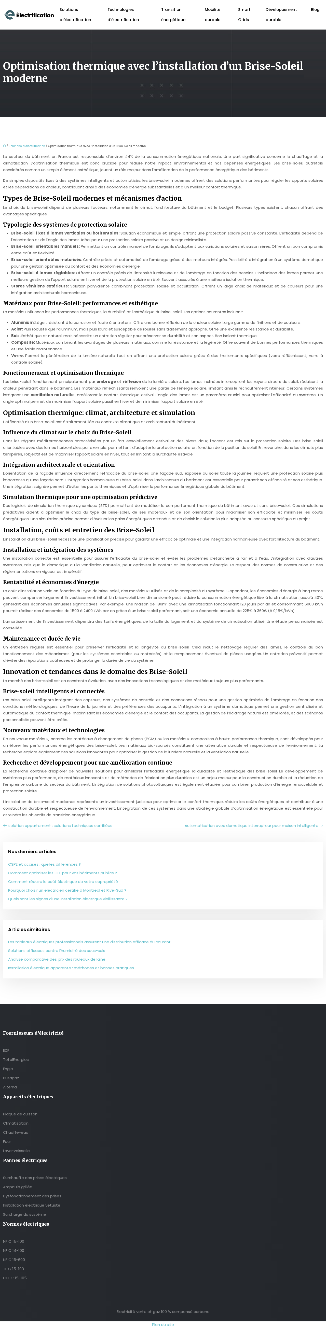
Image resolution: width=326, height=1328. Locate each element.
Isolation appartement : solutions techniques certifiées (60, 825)
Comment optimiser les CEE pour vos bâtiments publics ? (62, 873)
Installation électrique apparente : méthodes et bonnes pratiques (71, 968)
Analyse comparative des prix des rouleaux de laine (56, 959)
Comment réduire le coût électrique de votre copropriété (63, 881)
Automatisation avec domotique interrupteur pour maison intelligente (251, 825)
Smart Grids (244, 14)
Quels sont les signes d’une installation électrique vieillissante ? (68, 899)
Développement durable (281, 14)
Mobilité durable (212, 14)
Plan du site (163, 1324)
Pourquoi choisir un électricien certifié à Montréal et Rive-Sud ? (67, 890)
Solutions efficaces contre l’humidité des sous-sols (56, 950)
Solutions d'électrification (27, 146)
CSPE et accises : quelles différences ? (44, 864)
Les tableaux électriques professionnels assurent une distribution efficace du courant (89, 942)
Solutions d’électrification (75, 14)
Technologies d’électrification (123, 14)
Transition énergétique (173, 14)
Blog (315, 9)
